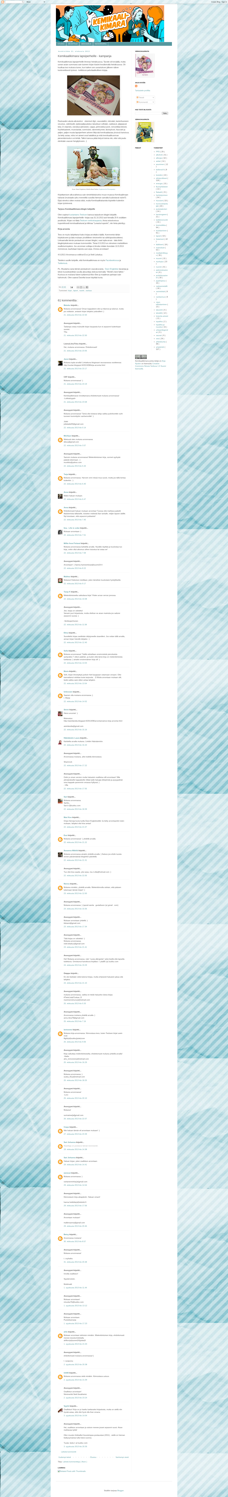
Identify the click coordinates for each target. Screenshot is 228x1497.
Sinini (66, 710)
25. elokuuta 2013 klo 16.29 (75, 1062)
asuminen (160, 164)
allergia (159, 158)
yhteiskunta (161, 342)
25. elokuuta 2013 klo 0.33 (75, 1003)
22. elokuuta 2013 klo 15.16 (75, 730)
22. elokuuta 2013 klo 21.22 (75, 842)
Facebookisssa (112, 260)
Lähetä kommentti (68, 1452)
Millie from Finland (72, 543)
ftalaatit (159, 192)
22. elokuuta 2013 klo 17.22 (75, 765)
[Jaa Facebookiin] (87, 287)
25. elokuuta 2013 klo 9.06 (75, 1042)
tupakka (159, 321)
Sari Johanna (70, 1142)
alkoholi (159, 155)
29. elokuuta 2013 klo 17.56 (75, 1206)
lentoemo (68, 1030)
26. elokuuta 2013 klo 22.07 (75, 1119)
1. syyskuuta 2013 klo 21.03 (75, 1344)
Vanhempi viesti (122, 1457)
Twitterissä (62, 263)
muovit (159, 258)
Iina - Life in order (72, 528)
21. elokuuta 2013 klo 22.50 (75, 315)
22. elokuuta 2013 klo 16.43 (75, 745)
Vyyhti (67, 1406)
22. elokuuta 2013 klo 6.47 (75, 499)
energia (159, 183)
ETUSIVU (61, 44)
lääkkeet (159, 244)
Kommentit (143, 102)
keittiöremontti (162, 220)
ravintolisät (160, 291)
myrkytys (160, 261)
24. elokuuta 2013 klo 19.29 (75, 965)
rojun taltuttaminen (161, 303)
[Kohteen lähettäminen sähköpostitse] (78, 287)
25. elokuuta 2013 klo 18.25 (75, 1080)
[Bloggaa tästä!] (81, 287)
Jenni (66, 359)
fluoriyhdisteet (162, 187)
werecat (67, 1173)
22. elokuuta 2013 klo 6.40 (75, 484)
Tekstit (141, 97)
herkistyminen (162, 195)
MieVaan (68, 436)
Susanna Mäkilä (71, 850)
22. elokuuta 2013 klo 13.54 (75, 683)
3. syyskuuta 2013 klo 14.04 (75, 1415)
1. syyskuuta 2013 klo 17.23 (75, 1323)
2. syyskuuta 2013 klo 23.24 (75, 1398)
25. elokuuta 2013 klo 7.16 (75, 1021)
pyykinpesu (161, 281)
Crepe (67, 1127)
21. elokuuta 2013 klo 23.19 (75, 384)
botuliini (159, 175)
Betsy (66, 1234)
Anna (66, 492)
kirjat (70, 291)
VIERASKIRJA (86, 44)
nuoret (82, 291)
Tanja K (67, 592)
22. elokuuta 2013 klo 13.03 (75, 663)
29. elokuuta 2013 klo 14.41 (75, 1164)
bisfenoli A (160, 170)
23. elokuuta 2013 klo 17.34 (75, 927)
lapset (75, 291)
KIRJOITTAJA (73, 44)
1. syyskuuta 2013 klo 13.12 (75, 1306)
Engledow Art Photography (107, 189)
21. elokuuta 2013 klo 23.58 (75, 402)
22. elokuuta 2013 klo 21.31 (75, 860)
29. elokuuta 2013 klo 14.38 (75, 1149)
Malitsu (67, 576)
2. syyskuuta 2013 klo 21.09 (75, 1380)
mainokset (160, 248)
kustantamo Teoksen (78, 215)
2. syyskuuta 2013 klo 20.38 (75, 1364)
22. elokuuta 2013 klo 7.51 (75, 535)
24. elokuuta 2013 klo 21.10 (75, 983)
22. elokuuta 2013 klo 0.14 (75, 428)
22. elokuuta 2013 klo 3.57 (75, 445)
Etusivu (93, 1457)
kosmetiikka (161, 225)
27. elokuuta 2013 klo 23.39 (75, 1134)
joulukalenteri (161, 209)
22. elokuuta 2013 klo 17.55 (75, 789)
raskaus (89, 291)
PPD (158, 152)
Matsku (67, 305)
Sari (66, 797)
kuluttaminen (161, 231)
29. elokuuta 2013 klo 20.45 (75, 1226)
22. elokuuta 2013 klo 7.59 (75, 553)
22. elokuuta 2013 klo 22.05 (75, 875)
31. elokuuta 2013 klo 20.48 (75, 1262)
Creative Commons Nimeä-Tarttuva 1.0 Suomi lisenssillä (150, 366)
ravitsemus (161, 297)
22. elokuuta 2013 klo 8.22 (75, 568)
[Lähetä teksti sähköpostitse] (71, 287)
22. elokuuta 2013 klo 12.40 (75, 642)
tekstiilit (159, 313)
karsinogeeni (161, 214)
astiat (158, 161)
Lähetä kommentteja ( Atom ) (75, 1462)
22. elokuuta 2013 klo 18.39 (75, 809)
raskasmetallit (161, 286)
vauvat (159, 335)
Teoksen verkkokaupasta (91, 220)
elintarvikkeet (161, 178)
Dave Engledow (111, 269)
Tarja (66, 474)
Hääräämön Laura (72, 738)
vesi (158, 338)
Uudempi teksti (64, 1457)
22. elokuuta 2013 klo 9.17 (75, 583)
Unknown (68, 692)
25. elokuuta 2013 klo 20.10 (75, 1098)
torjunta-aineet (162, 316)
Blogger (120, 1490)
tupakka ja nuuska (160, 326)
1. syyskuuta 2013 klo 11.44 (75, 1288)
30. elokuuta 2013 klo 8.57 (75, 1241)
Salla (66, 651)
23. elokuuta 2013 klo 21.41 (75, 947)
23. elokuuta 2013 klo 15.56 (75, 909)
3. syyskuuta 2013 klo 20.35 (75, 1446)
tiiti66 (66, 1373)
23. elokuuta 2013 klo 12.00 (75, 893)
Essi (66, 835)
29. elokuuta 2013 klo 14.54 (75, 1185)
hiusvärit (159, 200)
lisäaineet (160, 239)
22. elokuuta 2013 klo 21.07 (75, 827)
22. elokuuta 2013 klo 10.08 (75, 599)
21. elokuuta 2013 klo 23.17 (75, 369)
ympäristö (160, 347)
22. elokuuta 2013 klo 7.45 (75, 520)
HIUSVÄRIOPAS (100, 44)
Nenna (67, 884)
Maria (66, 671)
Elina (66, 633)
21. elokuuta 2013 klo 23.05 (75, 351)
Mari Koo (68, 817)
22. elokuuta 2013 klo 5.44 (75, 466)
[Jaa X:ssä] (84, 287)
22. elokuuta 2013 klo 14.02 (75, 701)
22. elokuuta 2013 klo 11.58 (75, 624)
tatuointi (159, 310)
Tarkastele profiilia (142, 90)
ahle (66, 1332)
